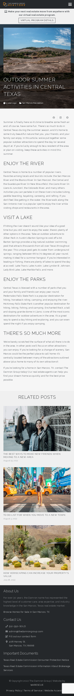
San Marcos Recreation (32, 103)
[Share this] (54, 117)
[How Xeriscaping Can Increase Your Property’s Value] (37, 547)
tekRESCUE (37, 685)
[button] (70, 4)
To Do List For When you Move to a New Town (34, 515)
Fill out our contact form (22, 636)
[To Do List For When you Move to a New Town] (37, 489)
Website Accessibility (56, 690)
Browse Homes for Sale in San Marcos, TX (26, 612)
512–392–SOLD (17, 626)
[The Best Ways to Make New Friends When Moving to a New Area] (37, 428)
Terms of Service (33, 690)
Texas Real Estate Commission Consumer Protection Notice (36, 660)
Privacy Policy (14, 690)
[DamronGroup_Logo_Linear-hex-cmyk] (14, 4)
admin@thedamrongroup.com (26, 631)
